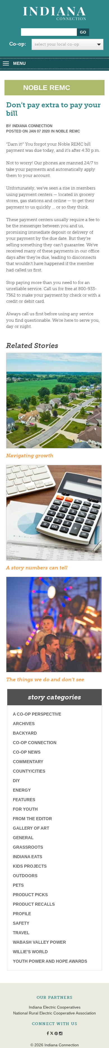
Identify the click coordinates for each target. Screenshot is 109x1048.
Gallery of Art (31, 828)
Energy (22, 790)
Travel (21, 932)
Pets (18, 885)
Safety (21, 923)
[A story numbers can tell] (54, 514)
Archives (24, 723)
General (23, 837)
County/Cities (29, 771)
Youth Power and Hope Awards (50, 961)
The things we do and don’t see (45, 679)
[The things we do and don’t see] (54, 626)
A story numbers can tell (37, 568)
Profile (22, 913)
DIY (16, 780)
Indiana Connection (32, 126)
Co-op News (27, 752)
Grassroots (28, 847)
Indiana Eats (27, 856)
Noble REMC (68, 131)
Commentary (28, 761)
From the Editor (32, 818)
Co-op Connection (34, 742)
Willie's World (30, 951)
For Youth (25, 809)
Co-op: (17, 44)
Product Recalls (34, 904)
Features (24, 799)
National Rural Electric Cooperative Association (54, 1013)
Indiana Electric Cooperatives (54, 1007)
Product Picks (30, 894)
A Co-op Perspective (37, 714)
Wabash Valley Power (39, 942)
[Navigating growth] (54, 402)
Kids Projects (30, 866)
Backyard (25, 733)
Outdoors (25, 875)
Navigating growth (29, 456)
